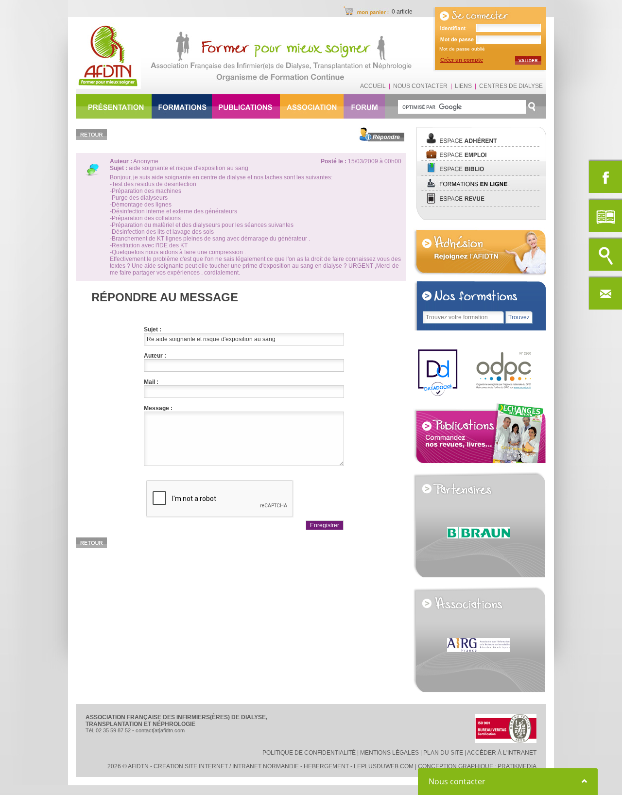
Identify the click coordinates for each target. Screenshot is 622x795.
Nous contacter (420, 86)
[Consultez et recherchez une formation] (605, 254)
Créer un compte (461, 60)
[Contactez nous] (605, 293)
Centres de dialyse (511, 86)
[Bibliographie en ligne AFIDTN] (479, 174)
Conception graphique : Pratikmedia (477, 766)
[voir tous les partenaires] (476, 488)
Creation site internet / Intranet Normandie (226, 766)
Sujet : (152, 329)
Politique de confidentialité (309, 752)
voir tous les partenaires (507, 573)
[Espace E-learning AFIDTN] (479, 189)
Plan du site (443, 752)
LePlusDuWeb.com (384, 766)
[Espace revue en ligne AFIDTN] (479, 205)
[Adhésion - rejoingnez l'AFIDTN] (479, 275)
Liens (463, 86)
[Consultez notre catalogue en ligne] (605, 215)
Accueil (373, 86)
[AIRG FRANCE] (487, 701)
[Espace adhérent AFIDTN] (479, 145)
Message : (158, 408)
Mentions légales (389, 752)
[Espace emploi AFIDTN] (479, 159)
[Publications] (479, 465)
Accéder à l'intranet (501, 752)
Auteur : (155, 355)
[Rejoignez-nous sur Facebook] (605, 176)
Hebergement (326, 766)
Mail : (151, 382)
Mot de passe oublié (462, 49)
